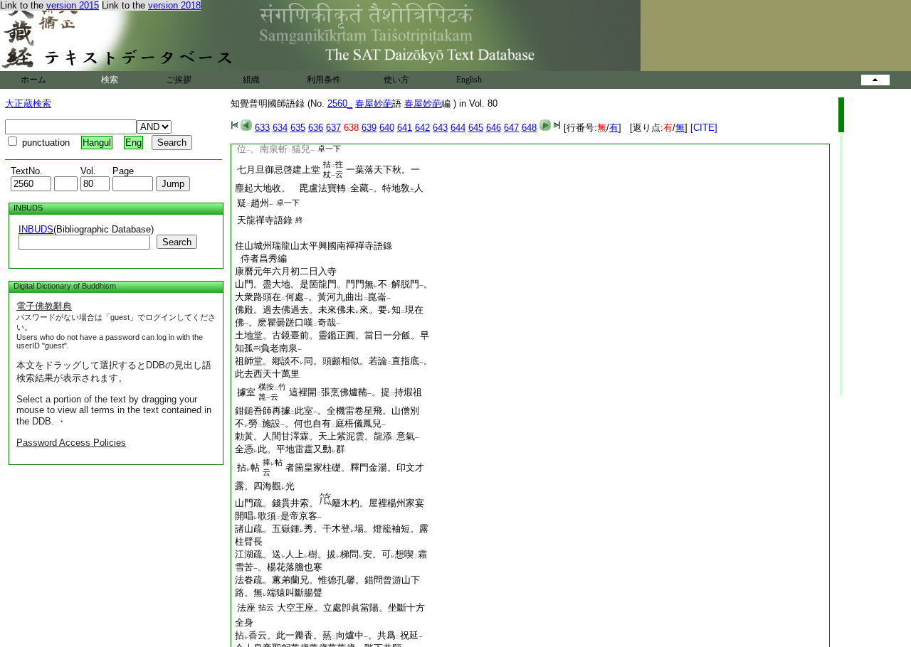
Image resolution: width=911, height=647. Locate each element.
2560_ (339, 103)
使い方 (396, 80)
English (469, 80)
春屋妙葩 (373, 103)
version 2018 (174, 5)
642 (422, 127)
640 (386, 127)
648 (529, 127)
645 (475, 127)
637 (333, 127)
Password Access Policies (71, 442)
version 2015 (72, 5)
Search (176, 242)
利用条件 (324, 80)
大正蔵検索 (28, 103)
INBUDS (36, 229)
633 (262, 127)
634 (280, 127)
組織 (251, 80)
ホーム (33, 80)
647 (511, 127)
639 (369, 127)
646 (493, 127)
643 (440, 127)
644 (458, 127)
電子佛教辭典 (44, 306)
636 (315, 127)
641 (404, 127)
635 (297, 127)
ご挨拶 (178, 80)
